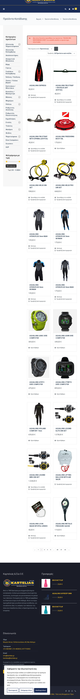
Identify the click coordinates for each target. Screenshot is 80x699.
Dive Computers (12, 140)
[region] (27, 680)
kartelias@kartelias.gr (10, 658)
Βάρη (8, 64)
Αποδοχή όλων (40, 690)
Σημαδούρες (11, 119)
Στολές (8, 122)
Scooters (9, 143)
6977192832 (26, 649)
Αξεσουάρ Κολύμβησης (11, 51)
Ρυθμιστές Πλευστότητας (12, 114)
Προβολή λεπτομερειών (38, 97)
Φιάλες (8, 133)
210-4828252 (17, 649)
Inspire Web (50, 694)
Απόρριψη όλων (26, 690)
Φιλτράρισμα (11, 166)
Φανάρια (9, 129)
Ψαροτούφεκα (11, 136)
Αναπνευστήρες (12, 55)
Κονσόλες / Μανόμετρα (10, 92)
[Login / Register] (69, 8)
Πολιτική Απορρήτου (63, 694)
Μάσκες (9, 97)
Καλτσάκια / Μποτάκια (10, 87)
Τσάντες (9, 126)
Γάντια (8, 68)
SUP (7, 147)
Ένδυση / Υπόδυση (13, 77)
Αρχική (38, 19)
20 (57, 549)
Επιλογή (33, 95)
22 (65, 549)
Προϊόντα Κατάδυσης (51, 19)
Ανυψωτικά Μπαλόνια (10, 60)
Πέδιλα (8, 104)
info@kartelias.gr (8, 655)
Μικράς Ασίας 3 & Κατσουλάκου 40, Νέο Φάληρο (19, 642)
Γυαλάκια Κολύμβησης (11, 72)
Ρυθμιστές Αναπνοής (10, 109)
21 (61, 549)
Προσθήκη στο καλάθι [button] (63, 100)
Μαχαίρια (9, 101)
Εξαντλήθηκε (60, 148)
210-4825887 (7, 649)
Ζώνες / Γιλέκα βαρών (12, 81)
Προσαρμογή (12, 690)
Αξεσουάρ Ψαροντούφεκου (12, 45)
